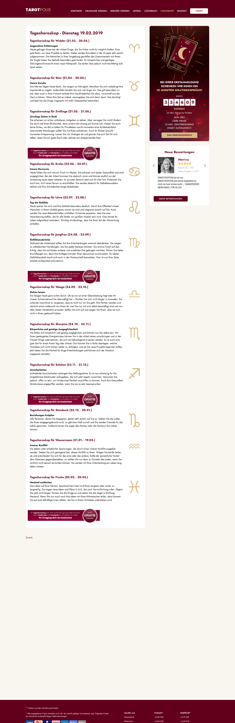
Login (199, 11)
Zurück (29, 537)
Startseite (76, 11)
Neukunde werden (96, 11)
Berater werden (120, 11)
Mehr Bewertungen (170, 198)
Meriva (183, 159)
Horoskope (167, 11)
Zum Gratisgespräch (179, 135)
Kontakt (182, 11)
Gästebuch (150, 11)
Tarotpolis (38, 10)
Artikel (137, 11)
